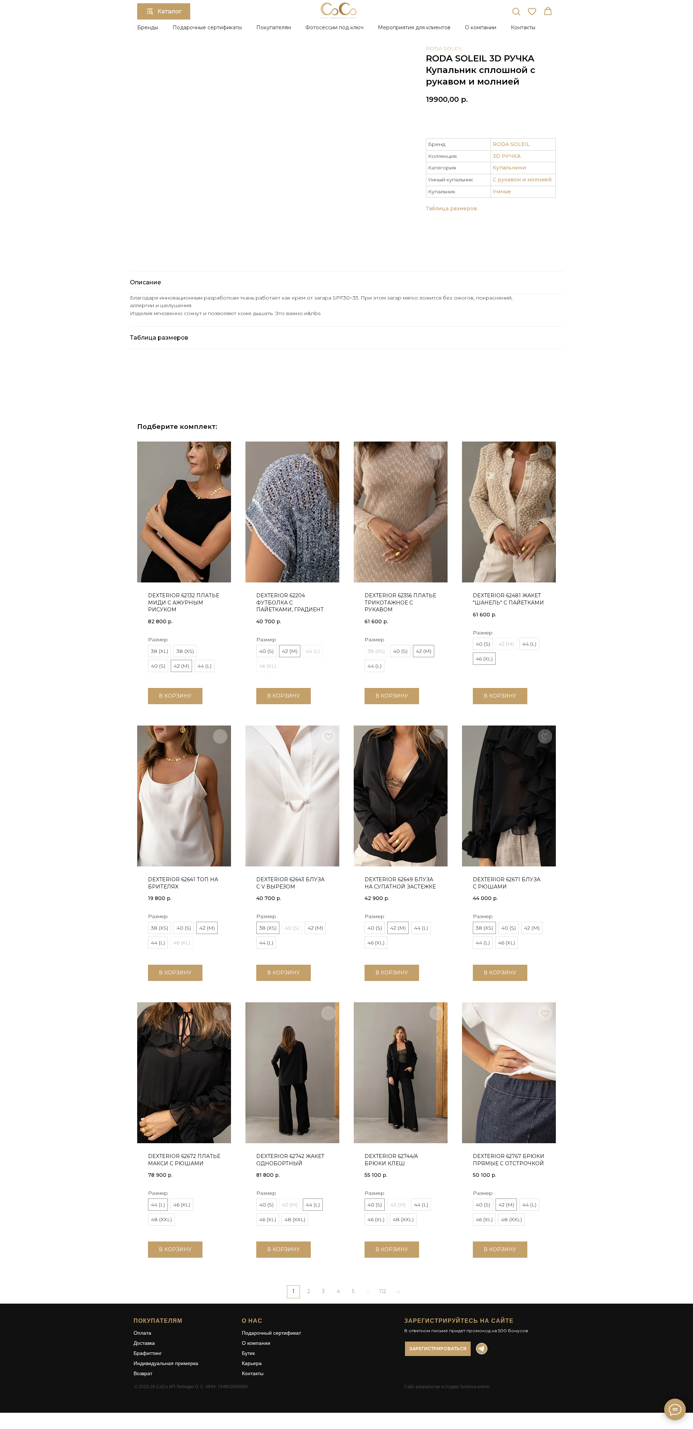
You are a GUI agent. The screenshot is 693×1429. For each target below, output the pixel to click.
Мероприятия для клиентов (414, 27)
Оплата (142, 1333)
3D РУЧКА (507, 156)
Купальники (509, 167)
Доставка (144, 1343)
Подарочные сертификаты (207, 27)
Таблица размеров (451, 208)
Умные (502, 191)
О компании (256, 1343)
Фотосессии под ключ (334, 27)
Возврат (143, 1373)
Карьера (252, 1363)
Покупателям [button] (273, 27)
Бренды (147, 27)
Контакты (523, 27)
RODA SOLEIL (444, 48)
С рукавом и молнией (522, 179)
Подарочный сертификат (271, 1333)
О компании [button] (480, 27)
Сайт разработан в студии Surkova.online (446, 1386)
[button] (516, 11)
